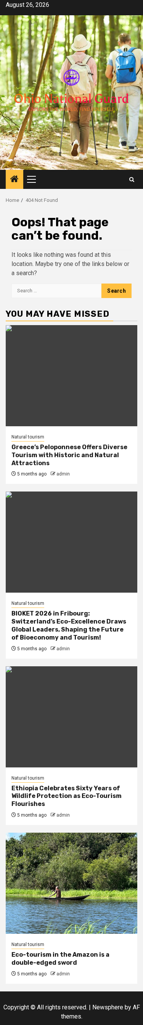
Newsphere (107, 1007)
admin (63, 474)
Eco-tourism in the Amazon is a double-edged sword (60, 958)
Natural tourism (27, 437)
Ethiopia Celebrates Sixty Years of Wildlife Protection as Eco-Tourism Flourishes (66, 796)
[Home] (14, 179)
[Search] (132, 179)
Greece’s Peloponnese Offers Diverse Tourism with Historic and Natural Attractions (69, 455)
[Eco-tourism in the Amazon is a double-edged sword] (71, 883)
